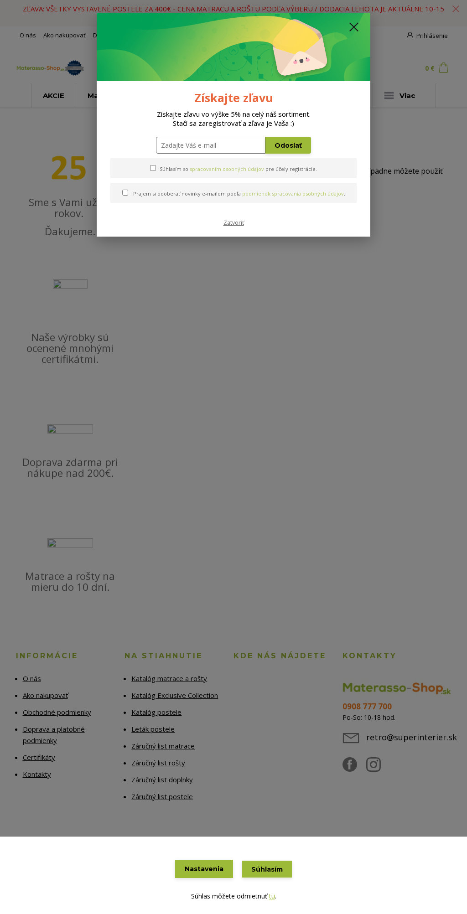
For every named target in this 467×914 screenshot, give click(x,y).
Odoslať (288, 145)
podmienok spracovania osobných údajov (293, 193)
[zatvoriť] (354, 27)
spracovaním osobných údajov (227, 168)
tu (272, 896)
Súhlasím (267, 869)
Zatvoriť (233, 223)
